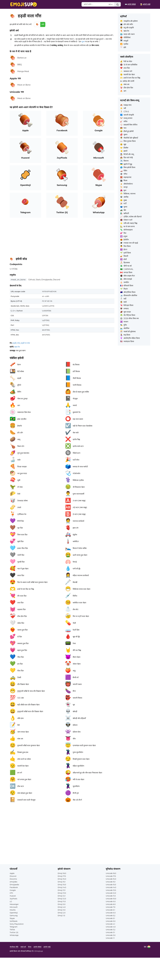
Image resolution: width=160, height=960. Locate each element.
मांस (18, 343)
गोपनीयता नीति (14, 947)
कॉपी (42, 24)
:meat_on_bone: (18, 279)
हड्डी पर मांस (25, 343)
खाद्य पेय (17, 347)
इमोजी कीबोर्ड (37, 947)
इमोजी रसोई (47, 947)
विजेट (29, 947)
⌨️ (130, 4)
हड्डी (14, 343)
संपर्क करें (23, 947)
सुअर (83, 41)
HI (110, 4)
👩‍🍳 (145, 4)
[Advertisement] (62, 236)
